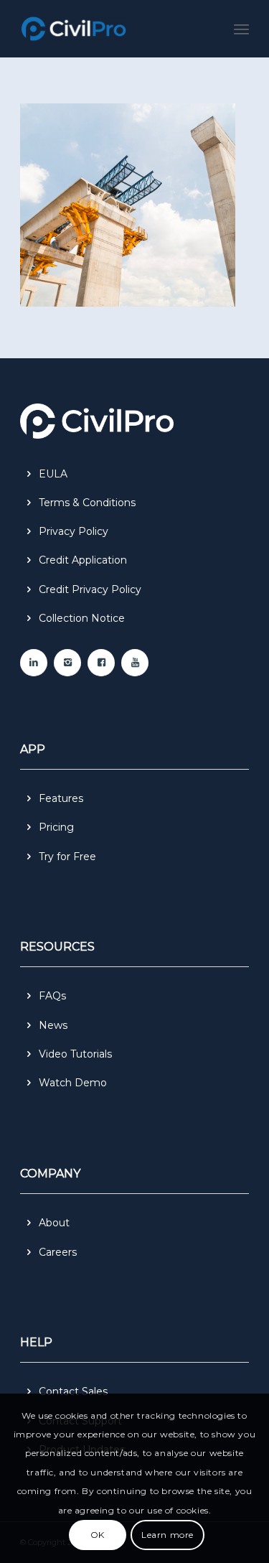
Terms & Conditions (87, 502)
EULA (53, 473)
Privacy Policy (73, 531)
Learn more (167, 1534)
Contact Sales (73, 1391)
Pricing (56, 827)
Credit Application (83, 560)
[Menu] (241, 28)
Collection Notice (82, 618)
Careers (58, 1252)
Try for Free (67, 856)
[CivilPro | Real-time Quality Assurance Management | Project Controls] (111, 28)
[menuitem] (241, 28)
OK (97, 1534)
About (54, 1222)
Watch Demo (73, 1082)
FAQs (52, 995)
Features (61, 798)
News (53, 1025)
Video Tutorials (75, 1054)
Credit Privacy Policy (90, 589)
